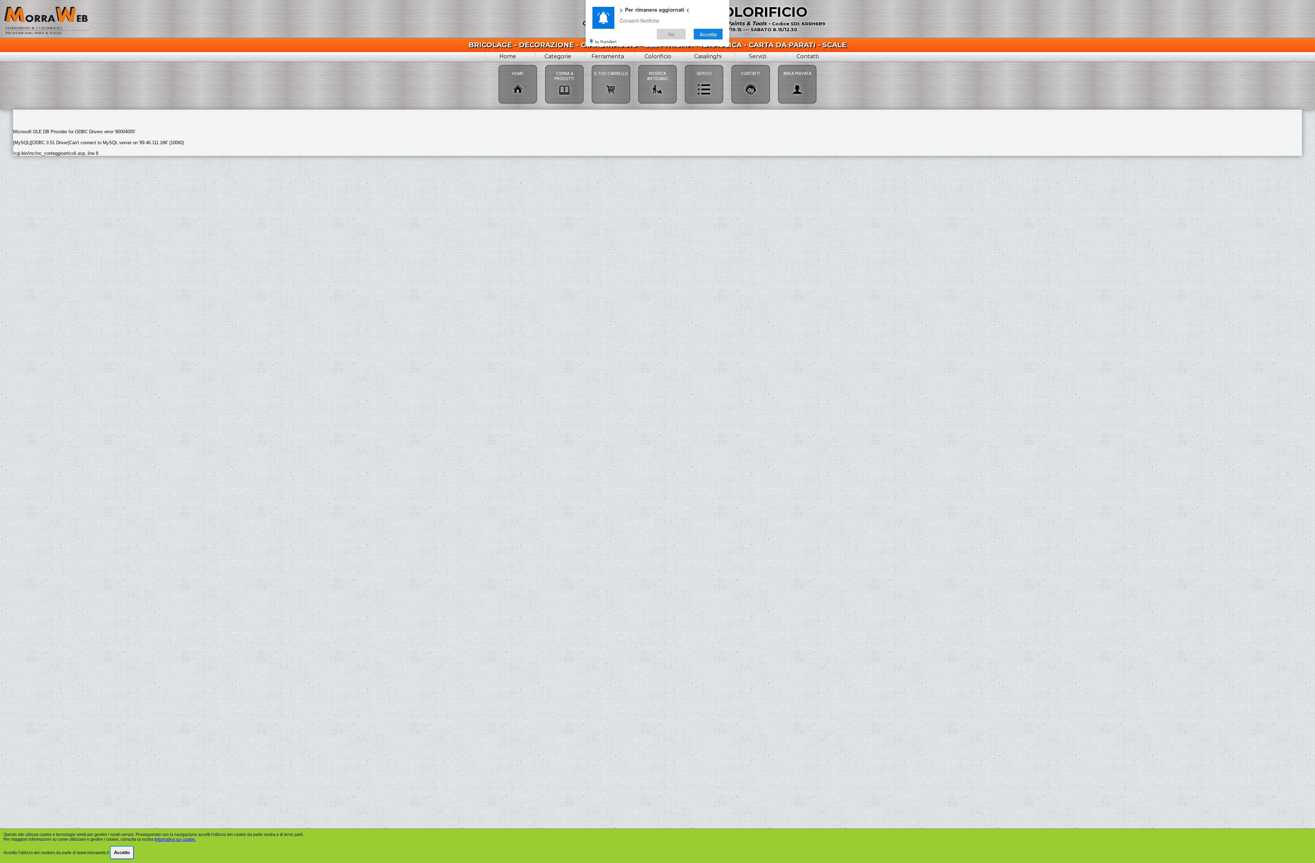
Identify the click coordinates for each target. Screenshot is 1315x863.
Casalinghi (708, 56)
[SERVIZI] (704, 65)
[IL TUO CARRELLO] (611, 65)
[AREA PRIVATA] (797, 65)
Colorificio (657, 56)
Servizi (757, 56)
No (671, 33)
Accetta (708, 33)
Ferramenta (607, 56)
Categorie (557, 56)
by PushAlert (605, 41)
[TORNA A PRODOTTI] (564, 65)
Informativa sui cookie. (175, 839)
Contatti (808, 56)
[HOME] (517, 65)
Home (507, 56)
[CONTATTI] (750, 65)
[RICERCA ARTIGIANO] (657, 65)
